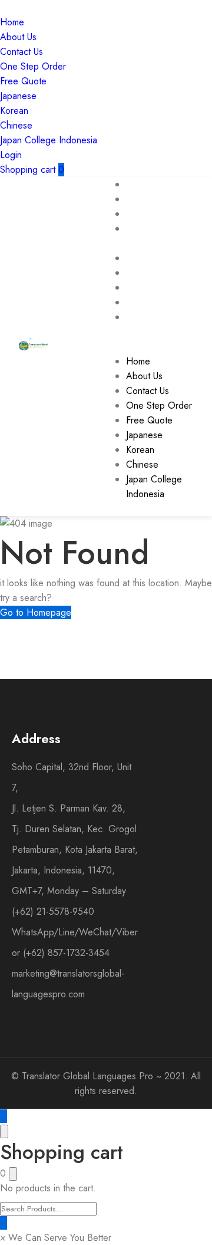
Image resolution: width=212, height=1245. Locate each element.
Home (12, 22)
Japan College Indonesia (48, 140)
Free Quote (23, 81)
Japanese (18, 96)
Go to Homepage (35, 612)
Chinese (16, 125)
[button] (55, 1237)
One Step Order (33, 66)
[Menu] (129, 346)
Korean (14, 110)
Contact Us (21, 51)
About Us (18, 37)
